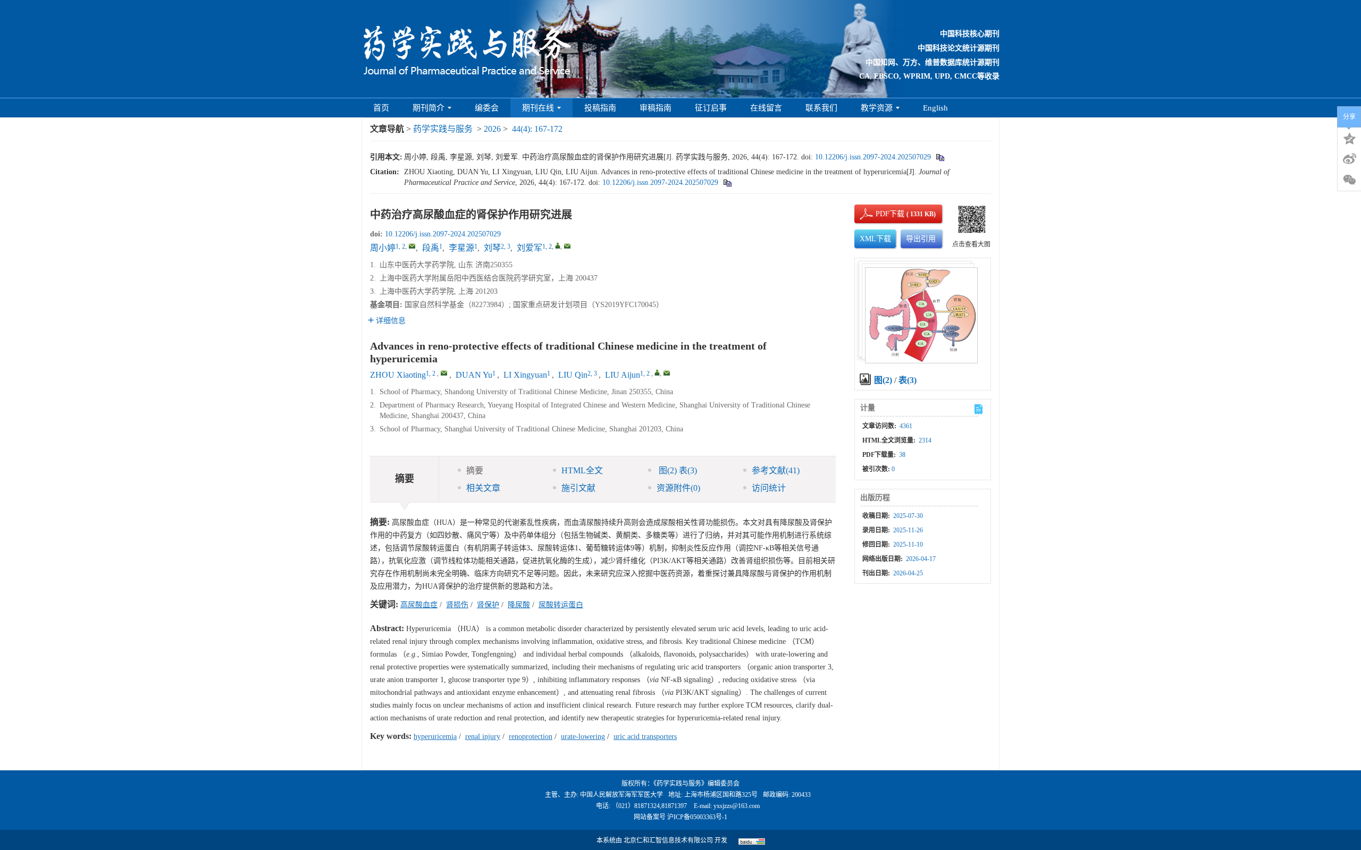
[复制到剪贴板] (939, 157)
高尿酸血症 (419, 605)
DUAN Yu (474, 374)
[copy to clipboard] (727, 182)
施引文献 (578, 487)
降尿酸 (519, 605)
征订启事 (711, 108)
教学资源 (877, 108)
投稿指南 (600, 108)
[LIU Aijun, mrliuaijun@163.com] (657, 372)
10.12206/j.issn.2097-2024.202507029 (873, 157)
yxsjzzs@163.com (736, 806)
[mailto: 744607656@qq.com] (444, 373)
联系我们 (821, 108)
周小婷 (383, 247)
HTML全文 (582, 470)
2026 (492, 128)
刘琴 (492, 247)
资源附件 (678, 487)
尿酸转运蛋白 (561, 605)
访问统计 (769, 487)
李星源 (461, 247)
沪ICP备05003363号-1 (697, 817)
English (935, 108)
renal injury (482, 737)
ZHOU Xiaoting (398, 374)
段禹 (430, 247)
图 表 (677, 470)
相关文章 (483, 487)
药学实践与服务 (443, 128)
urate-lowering (583, 737)
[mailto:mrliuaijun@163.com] (567, 246)
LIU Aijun (622, 374)
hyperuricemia (435, 737)
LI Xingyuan (525, 374)
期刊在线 (538, 108)
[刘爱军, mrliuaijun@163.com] (557, 245)
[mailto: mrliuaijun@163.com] (666, 373)
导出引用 (921, 239)
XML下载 (875, 239)
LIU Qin (572, 374)
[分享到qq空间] (1349, 138)
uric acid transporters (645, 737)
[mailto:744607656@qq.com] (412, 246)
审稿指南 (655, 108)
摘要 (474, 470)
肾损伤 (457, 605)
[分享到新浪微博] (1349, 159)
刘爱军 (529, 247)
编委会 (487, 108)
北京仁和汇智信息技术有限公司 (668, 840)
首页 (381, 108)
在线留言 (766, 108)
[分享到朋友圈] (1349, 180)
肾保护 (488, 605)
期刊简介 (428, 108)
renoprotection (530, 737)
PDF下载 (881, 214)
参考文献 (776, 470)
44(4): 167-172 (537, 128)
